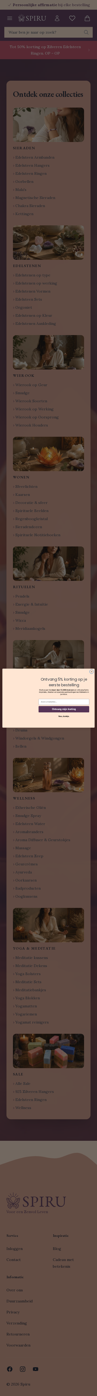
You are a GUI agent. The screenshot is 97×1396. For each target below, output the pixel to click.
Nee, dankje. (64, 716)
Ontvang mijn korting (64, 709)
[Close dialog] (91, 671)
